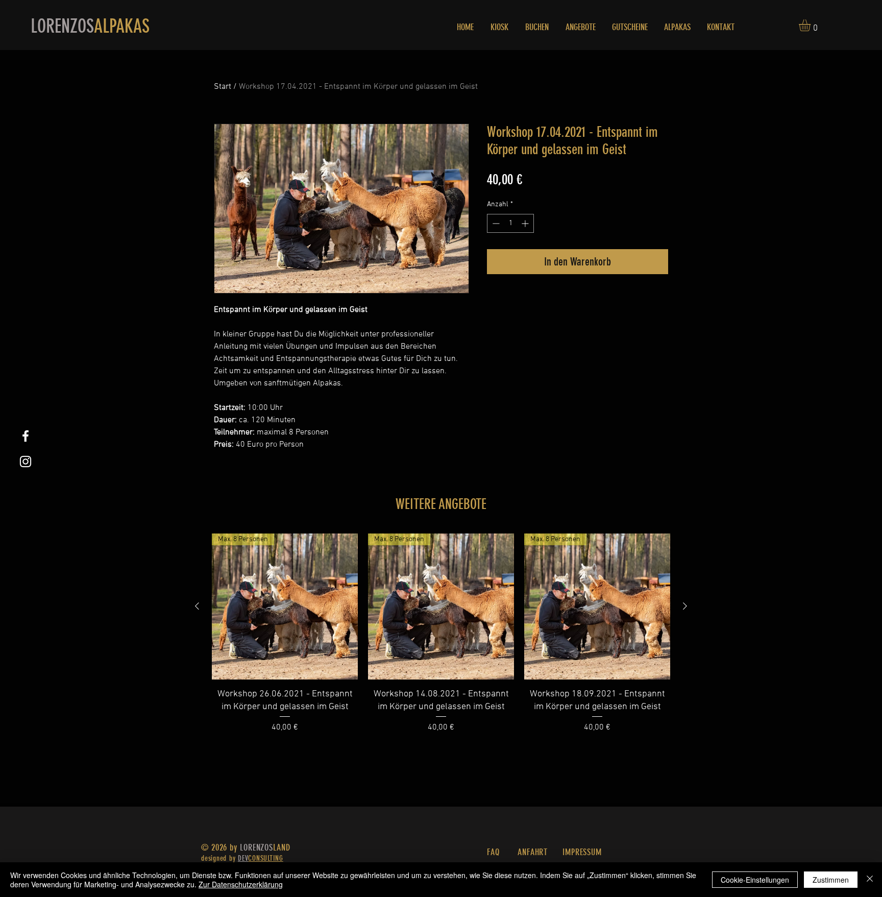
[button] (811, 25)
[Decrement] (494, 223)
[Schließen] (870, 879)
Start (222, 87)
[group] (441, 633)
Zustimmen (831, 880)
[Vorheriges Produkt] (197, 606)
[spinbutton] (510, 223)
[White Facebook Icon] (25, 436)
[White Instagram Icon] (25, 461)
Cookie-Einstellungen (755, 880)
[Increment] (526, 223)
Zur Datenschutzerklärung (241, 884)
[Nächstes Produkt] (685, 606)
